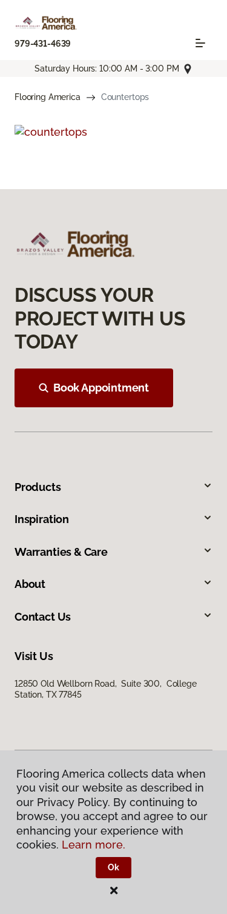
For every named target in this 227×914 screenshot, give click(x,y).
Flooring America (48, 97)
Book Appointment (101, 387)
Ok (113, 867)
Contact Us (43, 616)
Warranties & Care (61, 551)
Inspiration (42, 519)
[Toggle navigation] (200, 43)
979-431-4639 (43, 43)
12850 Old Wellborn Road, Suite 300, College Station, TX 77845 (106, 689)
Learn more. (93, 844)
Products (38, 487)
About (30, 584)
